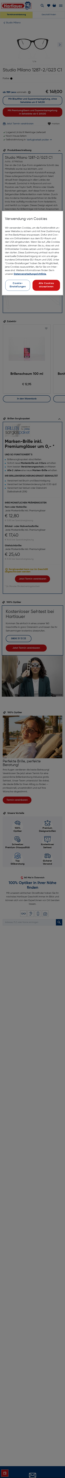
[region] (32, 253)
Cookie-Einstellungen (18, 285)
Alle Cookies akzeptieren (46, 285)
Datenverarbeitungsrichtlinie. (30, 274)
